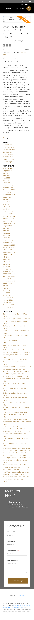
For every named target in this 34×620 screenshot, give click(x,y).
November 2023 (9, 247)
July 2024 (6, 228)
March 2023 (7, 266)
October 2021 (8, 307)
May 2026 (6, 178)
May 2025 (6, 204)
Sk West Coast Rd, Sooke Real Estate (16, 455)
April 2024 (6, 235)
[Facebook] (9, 511)
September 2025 (9, 195)
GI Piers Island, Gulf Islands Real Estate (17, 371)
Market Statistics (9, 150)
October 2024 (8, 221)
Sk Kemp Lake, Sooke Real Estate (15, 453)
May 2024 (6, 233)
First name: (11, 532)
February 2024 (8, 240)
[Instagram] (11, 511)
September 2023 (9, 252)
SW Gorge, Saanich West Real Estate (16, 458)
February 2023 (8, 269)
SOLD (30, 4)
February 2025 (8, 211)
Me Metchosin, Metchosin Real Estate (17, 376)
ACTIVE (23, 4)
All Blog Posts (7, 145)
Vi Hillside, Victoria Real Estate (13, 474)
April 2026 (6, 180)
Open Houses (8, 154)
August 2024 (7, 226)
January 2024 (8, 243)
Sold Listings (7, 162)
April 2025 (6, 207)
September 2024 (9, 223)
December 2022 (9, 274)
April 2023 (6, 264)
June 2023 (6, 259)
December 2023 (9, 245)
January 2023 (8, 271)
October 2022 (8, 278)
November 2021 (8, 305)
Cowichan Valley (9, 147)
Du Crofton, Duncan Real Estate (14, 350)
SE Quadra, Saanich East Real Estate (16, 450)
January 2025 (8, 214)
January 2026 (8, 187)
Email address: (12, 551)
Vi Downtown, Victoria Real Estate (20, 43)
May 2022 (6, 290)
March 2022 (7, 295)
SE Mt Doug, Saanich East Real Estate (16, 448)
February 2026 (8, 185)
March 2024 (7, 238)
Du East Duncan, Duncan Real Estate (16, 352)
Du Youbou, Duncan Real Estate (14, 369)
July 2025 (6, 199)
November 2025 (9, 190)
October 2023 (8, 250)
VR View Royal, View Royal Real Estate (16, 477)
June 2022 (6, 288)
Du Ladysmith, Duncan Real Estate (15, 359)
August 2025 (7, 197)
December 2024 (9, 216)
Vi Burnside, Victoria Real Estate (14, 465)
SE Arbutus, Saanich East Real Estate (16, 431)
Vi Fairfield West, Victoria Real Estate (16, 472)
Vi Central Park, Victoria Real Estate (16, 467)
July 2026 (6, 173)
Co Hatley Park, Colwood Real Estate (16, 319)
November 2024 (9, 219)
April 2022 (6, 293)
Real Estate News (9, 157)
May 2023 (6, 262)
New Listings (7, 152)
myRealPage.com (20, 595)
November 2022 (9, 276)
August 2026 (7, 171)
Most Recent (7, 168)
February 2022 (8, 298)
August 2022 (7, 283)
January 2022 (8, 300)
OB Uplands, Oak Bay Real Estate (15, 419)
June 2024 (6, 231)
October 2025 (8, 192)
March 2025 (7, 209)
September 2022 (9, 281)
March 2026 (7, 183)
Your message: (12, 560)
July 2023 (6, 257)
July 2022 (6, 286)
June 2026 (6, 176)
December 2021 (8, 302)
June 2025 (6, 202)
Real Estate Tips (8, 159)
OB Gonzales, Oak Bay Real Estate (15, 412)
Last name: (11, 541)
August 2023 (7, 255)
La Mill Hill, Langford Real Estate (14, 374)
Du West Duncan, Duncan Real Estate (17, 367)
